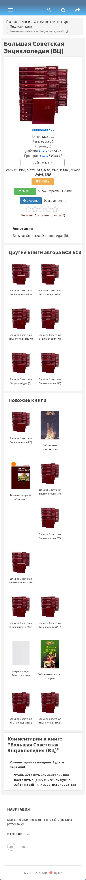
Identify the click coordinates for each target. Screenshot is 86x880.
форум (23, 820)
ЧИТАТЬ (26, 191)
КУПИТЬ (44, 181)
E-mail (23, 846)
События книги (42, 162)
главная (12, 820)
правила (66, 820)
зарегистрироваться (59, 784)
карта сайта (51, 820)
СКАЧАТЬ (32, 201)
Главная (11, 22)
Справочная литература (51, 22)
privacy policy (15, 824)
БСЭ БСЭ (48, 137)
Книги (25, 22)
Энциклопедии (21, 26)
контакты (36, 820)
